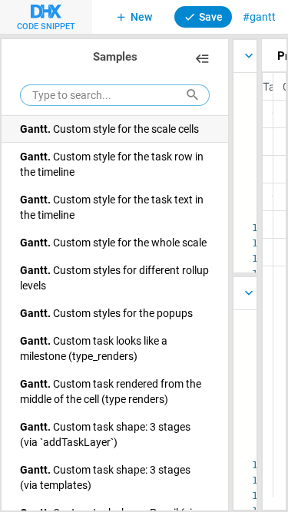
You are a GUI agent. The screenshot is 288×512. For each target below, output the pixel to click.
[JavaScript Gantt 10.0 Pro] (245, 56)
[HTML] (245, 293)
